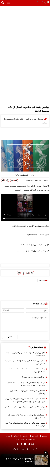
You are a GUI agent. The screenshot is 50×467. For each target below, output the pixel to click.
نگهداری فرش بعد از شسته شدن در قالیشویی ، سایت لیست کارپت (25, 354)
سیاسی (45, 436)
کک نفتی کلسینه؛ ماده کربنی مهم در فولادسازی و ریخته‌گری (27, 392)
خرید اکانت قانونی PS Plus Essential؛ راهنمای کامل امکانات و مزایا (26, 416)
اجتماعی (26, 436)
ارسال (10, 336)
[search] (3, 3)
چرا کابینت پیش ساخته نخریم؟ (33, 377)
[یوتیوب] (25, 444)
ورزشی (7, 436)
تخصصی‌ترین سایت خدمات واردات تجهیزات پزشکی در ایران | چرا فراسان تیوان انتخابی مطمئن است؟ (25, 400)
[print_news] (7, 180)
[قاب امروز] (43, 3)
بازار (15, 439)
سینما (23, 439)
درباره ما (23, 449)
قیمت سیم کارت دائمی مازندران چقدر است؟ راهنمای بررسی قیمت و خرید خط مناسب (26, 384)
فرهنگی (16, 436)
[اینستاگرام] (32, 444)
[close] (46, 452)
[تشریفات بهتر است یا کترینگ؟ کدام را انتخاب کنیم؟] (41, 460)
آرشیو (14, 449)
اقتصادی (35, 436)
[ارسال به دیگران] (11, 180)
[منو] (8, 3)
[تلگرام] (3, 180)
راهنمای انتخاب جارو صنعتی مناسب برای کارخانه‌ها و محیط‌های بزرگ (26, 370)
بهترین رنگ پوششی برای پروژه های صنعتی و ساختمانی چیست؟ (25, 408)
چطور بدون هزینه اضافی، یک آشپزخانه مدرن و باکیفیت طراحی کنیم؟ (25, 362)
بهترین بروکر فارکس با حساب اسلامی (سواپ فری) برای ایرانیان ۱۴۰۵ (25, 424)
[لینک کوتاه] (16, 180)
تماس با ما (33, 449)
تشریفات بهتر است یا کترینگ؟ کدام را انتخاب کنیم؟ (19, 460)
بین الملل (32, 439)
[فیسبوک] (23, 273)
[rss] (17, 444)
